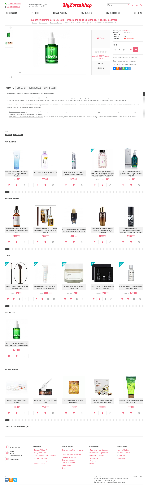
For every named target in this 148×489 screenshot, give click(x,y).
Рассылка (121, 458)
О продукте (24, 185)
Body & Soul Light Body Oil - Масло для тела (45, 173)
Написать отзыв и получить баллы (42, 87)
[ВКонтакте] (114, 68)
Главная (34, 22)
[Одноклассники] (117, 68)
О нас (64, 468)
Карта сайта (66, 465)
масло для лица (18, 135)
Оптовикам (94, 458)
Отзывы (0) (21, 87)
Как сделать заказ (40, 453)
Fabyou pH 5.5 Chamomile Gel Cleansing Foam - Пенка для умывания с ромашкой (16, 173)
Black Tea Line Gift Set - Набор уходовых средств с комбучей (102, 287)
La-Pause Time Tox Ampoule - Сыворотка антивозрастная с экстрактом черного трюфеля (45, 230)
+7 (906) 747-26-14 (14, 4)
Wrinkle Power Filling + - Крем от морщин (16, 401)
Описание (10, 87)
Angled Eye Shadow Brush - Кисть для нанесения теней (17, 287)
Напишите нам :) (14, 459)
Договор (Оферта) (40, 450)
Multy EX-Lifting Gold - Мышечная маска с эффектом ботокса (102, 401)
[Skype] (126, 68)
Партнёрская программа (99, 461)
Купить (9, 185)
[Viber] (120, 68)
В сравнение (20, 299)
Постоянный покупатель (132, 5)
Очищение (35, 13)
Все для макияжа (60, 13)
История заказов (124, 453)
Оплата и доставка (40, 458)
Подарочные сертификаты (99, 453)
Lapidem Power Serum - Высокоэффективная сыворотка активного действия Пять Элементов (131, 230)
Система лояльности (69, 460)
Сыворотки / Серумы (56, 22)
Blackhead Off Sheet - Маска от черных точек (45, 401)
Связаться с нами (68, 462)
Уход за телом (86, 13)
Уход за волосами (113, 13)
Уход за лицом (11, 13)
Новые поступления (97, 455)
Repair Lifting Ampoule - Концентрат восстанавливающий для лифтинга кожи (17, 230)
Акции (92, 463)
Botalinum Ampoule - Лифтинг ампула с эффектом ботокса (131, 287)
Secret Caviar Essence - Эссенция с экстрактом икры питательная (73, 173)
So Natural (127, 31)
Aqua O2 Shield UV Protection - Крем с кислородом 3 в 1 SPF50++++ (45, 287)
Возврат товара (39, 463)
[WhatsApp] (123, 68)
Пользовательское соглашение (45, 455)
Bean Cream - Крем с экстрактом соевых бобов (74, 287)
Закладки (121, 455)
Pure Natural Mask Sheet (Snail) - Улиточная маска (73, 401)
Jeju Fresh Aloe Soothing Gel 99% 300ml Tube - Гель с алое (131, 401)
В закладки (130, 49)
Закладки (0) (137, 5)
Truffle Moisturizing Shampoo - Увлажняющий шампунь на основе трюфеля (131, 173)
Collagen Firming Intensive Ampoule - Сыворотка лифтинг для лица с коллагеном (102, 230)
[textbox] (118, 4)
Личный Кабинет (124, 450)
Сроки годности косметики (71, 454)
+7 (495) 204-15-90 (13, 7)
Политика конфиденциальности (45, 461)
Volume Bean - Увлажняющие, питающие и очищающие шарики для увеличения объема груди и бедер (102, 173)
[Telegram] (129, 68)
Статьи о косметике (69, 457)
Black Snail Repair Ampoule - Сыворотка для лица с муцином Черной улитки (74, 230)
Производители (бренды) (99, 450)
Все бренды (138, 13)
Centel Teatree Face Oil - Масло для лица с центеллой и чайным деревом (16, 344)
